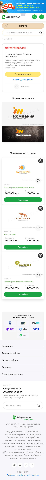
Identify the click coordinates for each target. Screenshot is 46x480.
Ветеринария (10, 234)
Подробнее (23, 200)
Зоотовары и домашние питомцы (19, 187)
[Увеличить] (40, 160)
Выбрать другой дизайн (23, 80)
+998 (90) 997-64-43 (12, 392)
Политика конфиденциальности (23, 475)
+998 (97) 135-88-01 (12, 388)
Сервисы (6, 367)
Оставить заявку (23, 74)
